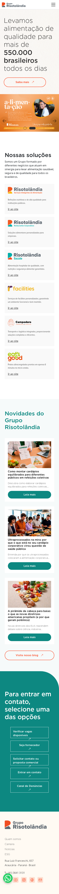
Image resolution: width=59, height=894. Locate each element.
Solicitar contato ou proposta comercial (26, 760)
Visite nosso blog (27, 655)
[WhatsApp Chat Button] (8, 878)
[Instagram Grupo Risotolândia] (24, 880)
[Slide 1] (25, 128)
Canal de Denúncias (29, 786)
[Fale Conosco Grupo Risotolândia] (40, 880)
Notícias (10, 849)
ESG (7, 854)
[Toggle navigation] (53, 5)
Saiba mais (22, 82)
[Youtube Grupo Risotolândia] (16, 880)
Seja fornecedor (29, 745)
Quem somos (13, 839)
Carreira (9, 844)
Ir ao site (13, 209)
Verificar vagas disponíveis (22, 733)
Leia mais (30, 494)
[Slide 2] (32, 128)
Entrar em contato (29, 772)
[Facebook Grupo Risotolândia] (32, 880)
